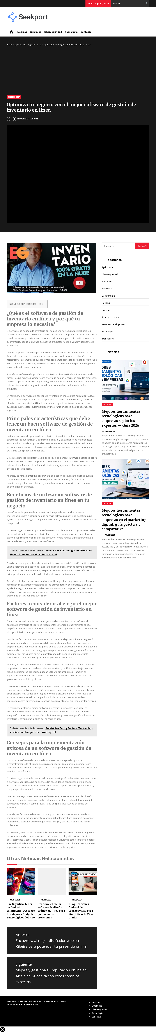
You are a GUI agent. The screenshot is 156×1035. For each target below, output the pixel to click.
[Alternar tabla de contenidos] (40, 304)
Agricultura (107, 267)
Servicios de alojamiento (114, 324)
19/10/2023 (46, 900)
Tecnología (71, 31)
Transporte (108, 338)
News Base (32, 1004)
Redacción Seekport (27, 118)
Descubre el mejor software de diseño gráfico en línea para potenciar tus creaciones (51, 910)
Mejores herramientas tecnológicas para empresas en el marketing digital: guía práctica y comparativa (124, 519)
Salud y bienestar (111, 317)
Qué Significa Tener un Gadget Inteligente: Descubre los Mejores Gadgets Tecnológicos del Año (21, 910)
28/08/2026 (110, 431)
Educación (107, 281)
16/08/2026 (110, 535)
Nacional (106, 302)
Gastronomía (108, 295)
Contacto (86, 31)
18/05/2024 (77, 900)
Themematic (14, 1004)
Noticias (22, 31)
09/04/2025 (15, 900)
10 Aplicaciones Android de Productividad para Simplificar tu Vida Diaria (81, 910)
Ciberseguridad (53, 31)
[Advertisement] (78, 71)
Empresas (35, 31)
